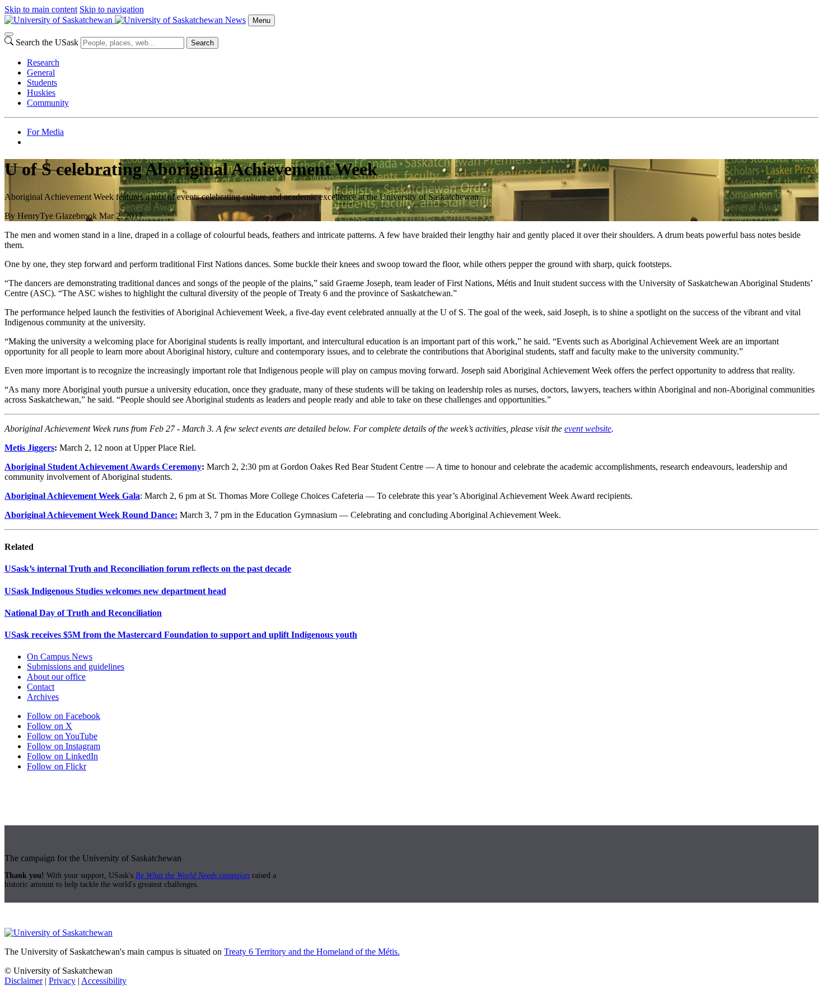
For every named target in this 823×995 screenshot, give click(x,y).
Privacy (62, 980)
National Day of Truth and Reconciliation (83, 613)
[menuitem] (423, 63)
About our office (56, 676)
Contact (40, 687)
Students (42, 82)
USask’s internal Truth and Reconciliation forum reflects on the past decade (147, 568)
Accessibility (104, 980)
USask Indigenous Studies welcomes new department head (115, 591)
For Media (45, 132)
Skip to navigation (112, 9)
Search (202, 43)
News (235, 20)
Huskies (41, 92)
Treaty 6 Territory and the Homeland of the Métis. (312, 951)
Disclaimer (23, 980)
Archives (43, 697)
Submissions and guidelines (75, 666)
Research (43, 62)
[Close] (8, 34)
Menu (261, 20)
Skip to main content (40, 9)
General (41, 72)
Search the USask (47, 42)
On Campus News (59, 656)
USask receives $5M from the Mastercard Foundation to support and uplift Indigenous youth (180, 634)
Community (48, 103)
